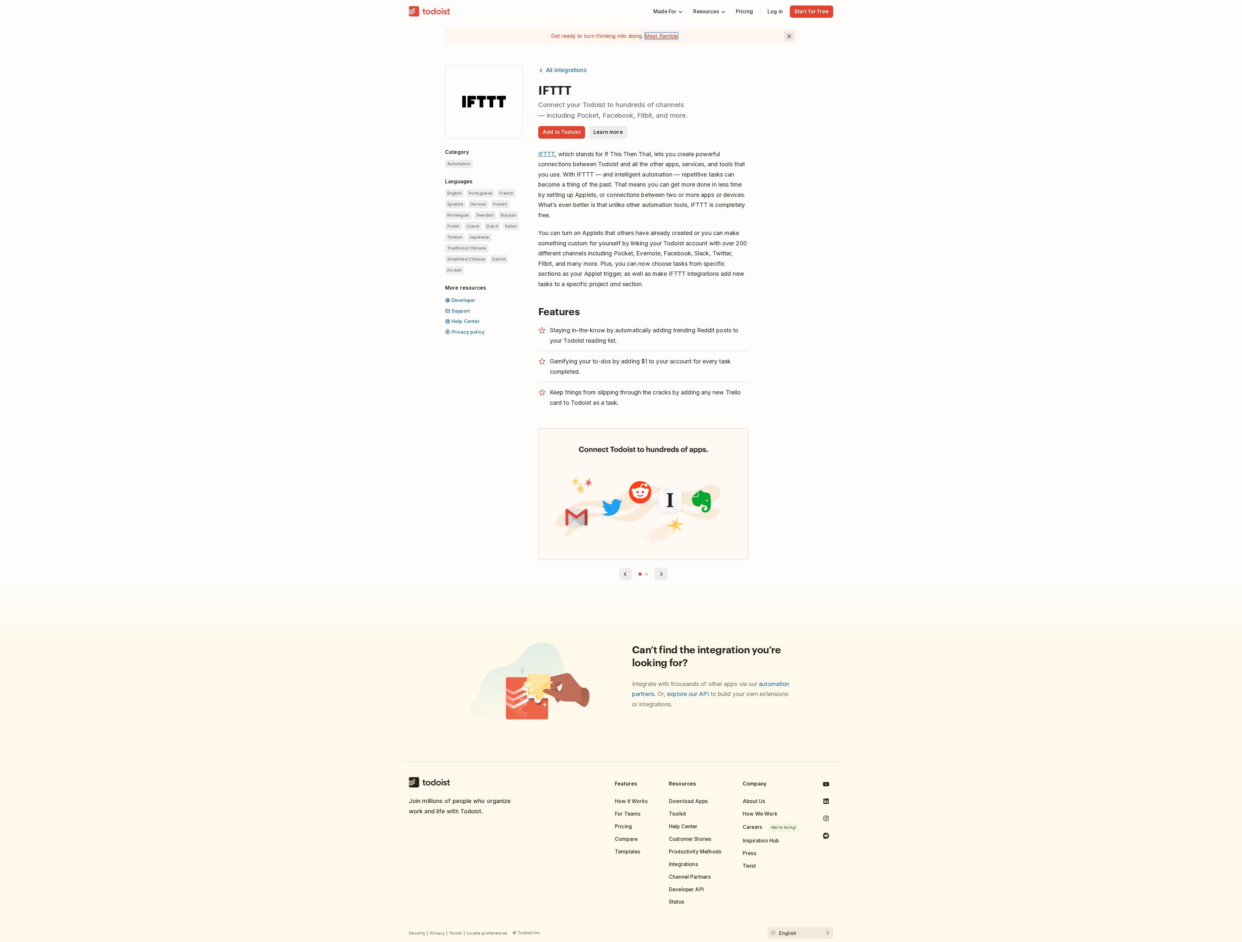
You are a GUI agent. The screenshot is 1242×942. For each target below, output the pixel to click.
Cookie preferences (486, 933)
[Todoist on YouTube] (826, 785)
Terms (455, 933)
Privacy (437, 933)
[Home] (429, 11)
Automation (458, 163)
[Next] (661, 574)
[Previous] (625, 574)
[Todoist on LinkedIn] (826, 802)
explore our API (688, 693)
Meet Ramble (661, 36)
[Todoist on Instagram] (826, 819)
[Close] (789, 36)
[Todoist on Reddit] (826, 837)
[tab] (640, 574)
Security (417, 933)
